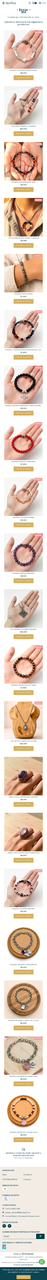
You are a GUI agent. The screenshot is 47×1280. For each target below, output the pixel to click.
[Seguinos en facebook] (9, 1226)
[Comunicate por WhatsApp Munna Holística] (42, 1261)
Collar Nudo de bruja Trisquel (23, 629)
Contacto (27, 1179)
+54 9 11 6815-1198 (12, 1209)
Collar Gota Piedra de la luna (23, 741)
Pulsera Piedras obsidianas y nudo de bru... (23, 406)
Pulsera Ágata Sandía (23, 294)
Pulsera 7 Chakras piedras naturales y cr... (23, 350)
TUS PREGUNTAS (9, 1179)
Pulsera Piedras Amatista (24, 573)
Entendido (23, 1277)
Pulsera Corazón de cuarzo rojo (23, 1076)
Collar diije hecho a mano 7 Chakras (23, 238)
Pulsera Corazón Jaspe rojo (23, 182)
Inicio (4, 1175)
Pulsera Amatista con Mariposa (23, 964)
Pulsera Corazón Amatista (23, 909)
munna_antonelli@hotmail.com (17, 1212)
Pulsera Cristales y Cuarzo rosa (23, 1132)
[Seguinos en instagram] (4, 1226)
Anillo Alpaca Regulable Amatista (23, 797)
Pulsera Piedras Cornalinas (23, 461)
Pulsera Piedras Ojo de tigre (23, 685)
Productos (28, 1175)
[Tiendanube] (23, 1254)
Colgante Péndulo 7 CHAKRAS (23, 126)
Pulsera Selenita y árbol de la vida (23, 1020)
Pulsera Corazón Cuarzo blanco (23, 70)
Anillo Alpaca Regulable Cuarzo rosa (23, 853)
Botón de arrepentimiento (24, 1265)
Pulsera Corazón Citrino (23, 517)
